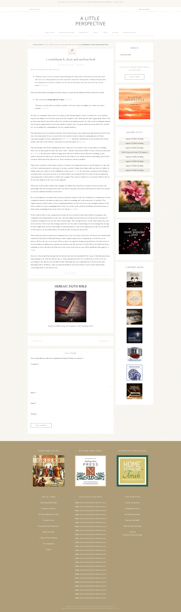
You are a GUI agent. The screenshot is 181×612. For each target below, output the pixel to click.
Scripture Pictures (49, 508)
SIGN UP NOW (135, 77)
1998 (77, 598)
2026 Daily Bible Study (48, 503)
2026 (77, 503)
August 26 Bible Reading (134, 139)
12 (105, 507)
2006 (77, 582)
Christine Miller (86, 606)
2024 (77, 511)
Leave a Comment (70, 273)
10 (101, 507)
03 (85, 503)
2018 (77, 534)
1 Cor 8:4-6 (35, 153)
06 (92, 503)
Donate (48, 549)
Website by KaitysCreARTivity (104, 606)
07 (94, 503)
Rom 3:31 (81, 142)
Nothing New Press (132, 508)
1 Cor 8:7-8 (44, 85)
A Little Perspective (90, 20)
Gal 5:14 (76, 171)
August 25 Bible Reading (134, 143)
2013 (77, 554)
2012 (77, 558)
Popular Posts (48, 520)
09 (99, 507)
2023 (77, 515)
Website (34, 414)
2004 (77, 590)
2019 (77, 530)
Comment (35, 364)
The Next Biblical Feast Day (48, 514)
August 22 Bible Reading (135, 161)
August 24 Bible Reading (134, 148)
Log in (116, 608)
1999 (77, 594)
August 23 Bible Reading (135, 157)
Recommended (48, 544)
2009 (77, 570)
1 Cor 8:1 (68, 100)
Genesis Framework (96, 608)
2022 (77, 519)
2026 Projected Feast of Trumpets (134, 152)
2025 (77, 507)
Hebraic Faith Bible (132, 520)
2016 (77, 542)
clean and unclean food (65, 65)
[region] (48, 471)
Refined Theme (81, 608)
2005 (77, 586)
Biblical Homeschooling (132, 526)
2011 (77, 562)
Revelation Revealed (132, 514)
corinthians (80, 65)
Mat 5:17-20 (66, 139)
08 (97, 503)
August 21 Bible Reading (134, 166)
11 (103, 507)
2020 (77, 526)
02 (83, 503)
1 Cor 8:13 (45, 108)
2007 (77, 578)
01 (80, 503)
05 (90, 503)
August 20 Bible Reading (134, 170)
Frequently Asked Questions (48, 526)
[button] (48, 471)
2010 (77, 566)
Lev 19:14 (73, 209)
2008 (77, 574)
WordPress (109, 608)
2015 (77, 546)
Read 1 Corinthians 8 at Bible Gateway (45, 69)
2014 (77, 550)
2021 (77, 522)
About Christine (49, 532)
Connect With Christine (49, 538)
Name (33, 393)
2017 (77, 538)
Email (33, 403)
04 (87, 503)
